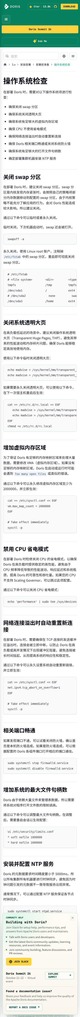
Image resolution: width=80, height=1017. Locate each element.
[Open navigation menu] (6, 19)
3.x (13, 64)
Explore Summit (59, 975)
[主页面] (5, 64)
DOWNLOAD (69, 6)
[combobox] (30, 56)
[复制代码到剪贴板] (71, 238)
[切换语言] (64, 56)
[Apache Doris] (12, 6)
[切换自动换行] (64, 274)
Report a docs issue (24, 1007)
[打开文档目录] (73, 56)
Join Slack (21, 961)
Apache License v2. (26, 1016)
